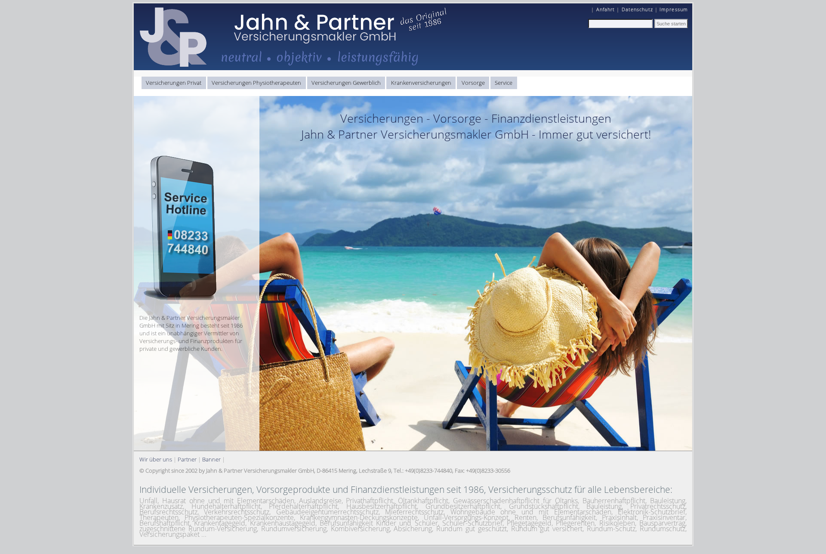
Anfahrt (605, 9)
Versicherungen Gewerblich (346, 83)
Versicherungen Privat (173, 83)
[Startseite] (295, 68)
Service (503, 83)
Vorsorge (473, 83)
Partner (187, 459)
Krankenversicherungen (421, 83)
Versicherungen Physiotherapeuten (256, 83)
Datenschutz (637, 9)
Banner (211, 459)
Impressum (674, 9)
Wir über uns (155, 459)
